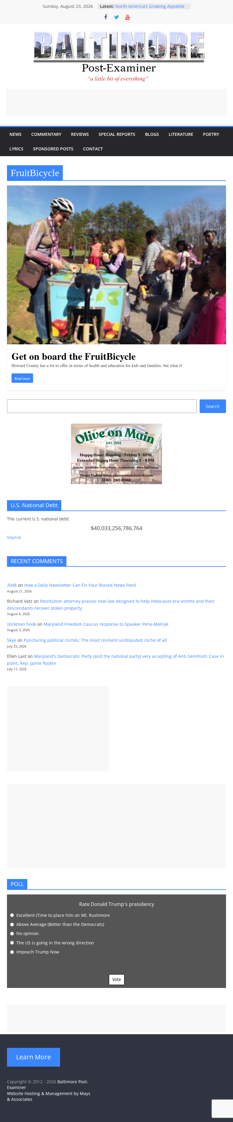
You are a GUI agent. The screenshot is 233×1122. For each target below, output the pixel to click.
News (15, 134)
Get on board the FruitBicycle (74, 356)
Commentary (46, 134)
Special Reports (117, 134)
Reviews (80, 134)
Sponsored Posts (53, 149)
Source (14, 537)
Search (213, 406)
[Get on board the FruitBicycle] (116, 189)
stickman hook (21, 624)
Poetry (211, 134)
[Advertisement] (116, 102)
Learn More (33, 1057)
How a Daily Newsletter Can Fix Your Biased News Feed (80, 585)
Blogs (152, 134)
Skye (11, 640)
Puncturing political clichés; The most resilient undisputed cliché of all (95, 640)
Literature (181, 134)
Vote (116, 979)
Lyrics (16, 149)
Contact (93, 149)
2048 (12, 585)
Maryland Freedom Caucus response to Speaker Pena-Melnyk (106, 624)
